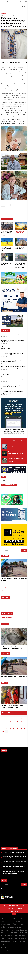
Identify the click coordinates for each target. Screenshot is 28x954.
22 (21, 728)
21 (17, 728)
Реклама (8, 908)
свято (3, 207)
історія (3, 204)
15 (21, 725)
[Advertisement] (14, 767)
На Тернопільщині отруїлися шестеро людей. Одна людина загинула (13, 374)
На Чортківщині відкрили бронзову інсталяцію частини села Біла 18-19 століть (12, 354)
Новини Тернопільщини (7, 619)
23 (25, 728)
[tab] (6, 440)
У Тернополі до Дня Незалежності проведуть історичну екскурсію (21, 249)
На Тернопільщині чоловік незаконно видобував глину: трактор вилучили (12, 392)
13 (14, 725)
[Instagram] (5, 2)
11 (6, 725)
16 (25, 725)
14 (17, 725)
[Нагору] (14, 914)
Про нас (5, 905)
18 (6, 728)
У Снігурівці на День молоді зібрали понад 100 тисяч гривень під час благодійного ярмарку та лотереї (20, 264)
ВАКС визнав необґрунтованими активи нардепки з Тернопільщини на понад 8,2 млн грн (13, 367)
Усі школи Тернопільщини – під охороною (6, 263)
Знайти (24, 550)
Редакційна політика (14, 911)
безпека (8, 204)
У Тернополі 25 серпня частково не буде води (12, 335)
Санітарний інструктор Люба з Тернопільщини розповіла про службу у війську (12, 386)
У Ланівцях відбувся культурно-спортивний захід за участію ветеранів (13, 347)
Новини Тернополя (6, 617)
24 (3, 731)
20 (14, 728)
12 (10, 725)
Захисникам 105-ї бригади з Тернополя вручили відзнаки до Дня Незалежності (12, 360)
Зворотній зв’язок (13, 905)
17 (3, 728)
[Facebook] (2, 2)
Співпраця (22, 905)
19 (10, 728)
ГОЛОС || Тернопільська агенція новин (14, 212)
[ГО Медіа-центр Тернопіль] (14, 896)
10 (3, 725)
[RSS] (7, 2)
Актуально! (3, 13)
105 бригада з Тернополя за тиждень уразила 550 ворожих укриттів (13, 341)
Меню (24, 6)
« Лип (2, 737)
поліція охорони (21, 204)
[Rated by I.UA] (14, 889)
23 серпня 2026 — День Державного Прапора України (6, 249)
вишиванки (14, 204)
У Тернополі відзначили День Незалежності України (13, 379)
